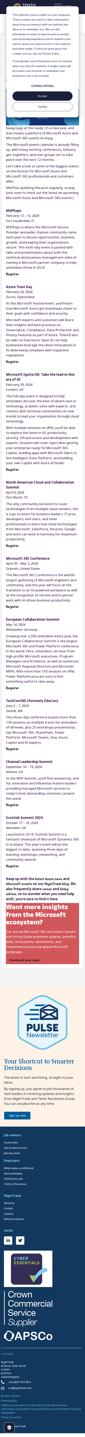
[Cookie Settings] (9, 1427)
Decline (42, 106)
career (47, 888)
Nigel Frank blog (56, 883)
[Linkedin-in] (8, 1240)
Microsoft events (19, 883)
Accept (42, 96)
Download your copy (24, 960)
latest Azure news (48, 878)
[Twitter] (20, 1240)
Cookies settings (42, 85)
